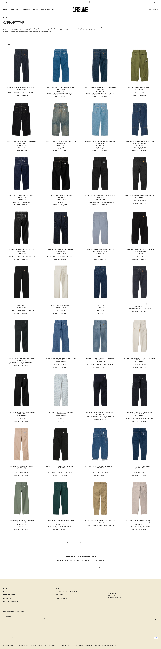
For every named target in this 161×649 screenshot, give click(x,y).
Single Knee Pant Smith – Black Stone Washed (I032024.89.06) (140, 413)
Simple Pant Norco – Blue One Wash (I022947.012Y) (21, 196)
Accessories (71, 36)
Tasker (50, 36)
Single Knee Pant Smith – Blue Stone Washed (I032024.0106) (100, 88)
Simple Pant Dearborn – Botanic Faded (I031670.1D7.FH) (60, 521)
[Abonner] (99, 567)
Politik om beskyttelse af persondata (43, 645)
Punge (29, 36)
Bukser (79, 36)
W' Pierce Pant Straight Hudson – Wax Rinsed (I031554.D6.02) (139, 358)
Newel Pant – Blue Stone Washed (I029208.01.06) (139, 467)
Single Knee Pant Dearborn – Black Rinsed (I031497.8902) (100, 196)
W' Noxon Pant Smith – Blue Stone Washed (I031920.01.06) (100, 304)
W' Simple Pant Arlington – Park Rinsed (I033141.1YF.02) (21, 521)
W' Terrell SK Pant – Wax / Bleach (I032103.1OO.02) (61, 413)
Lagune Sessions (61, 598)
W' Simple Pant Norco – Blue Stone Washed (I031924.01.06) (61, 358)
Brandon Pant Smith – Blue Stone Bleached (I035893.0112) (100, 142)
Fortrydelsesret (9, 595)
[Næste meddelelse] (154, 2)
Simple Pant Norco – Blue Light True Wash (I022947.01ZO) (100, 358)
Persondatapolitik (9, 605)
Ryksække (43, 36)
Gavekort (59, 588)
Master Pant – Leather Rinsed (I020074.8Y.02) (100, 520)
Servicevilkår (64, 645)
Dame (17, 36)
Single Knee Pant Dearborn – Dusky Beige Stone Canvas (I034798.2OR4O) (139, 521)
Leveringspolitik (77, 645)
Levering (6, 588)
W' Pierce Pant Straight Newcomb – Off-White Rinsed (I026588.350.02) (61, 304)
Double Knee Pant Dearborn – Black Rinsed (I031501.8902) (61, 467)
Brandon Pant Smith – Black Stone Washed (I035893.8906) (21, 142)
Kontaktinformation (92, 645)
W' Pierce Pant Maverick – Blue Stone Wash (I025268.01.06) (100, 467)
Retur (5, 591)
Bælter (62, 36)
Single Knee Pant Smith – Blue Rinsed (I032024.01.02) (60, 250)
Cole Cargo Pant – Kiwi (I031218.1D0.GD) (139, 87)
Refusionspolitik (22, 645)
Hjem (5, 18)
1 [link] (67, 542)
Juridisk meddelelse (109, 645)
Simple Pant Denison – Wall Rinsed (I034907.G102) (21, 467)
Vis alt (5, 36)
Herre (12, 36)
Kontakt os (7, 598)
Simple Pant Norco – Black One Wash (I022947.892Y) (21, 250)
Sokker (35, 36)
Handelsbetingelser (10, 601)
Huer (56, 36)
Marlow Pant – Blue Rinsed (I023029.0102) (21, 87)
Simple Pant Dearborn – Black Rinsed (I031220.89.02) (21, 304)
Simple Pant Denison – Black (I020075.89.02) (139, 195)
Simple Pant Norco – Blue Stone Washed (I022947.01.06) (61, 88)
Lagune (11, 645)
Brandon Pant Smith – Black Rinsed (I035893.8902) (61, 196)
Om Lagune (59, 595)
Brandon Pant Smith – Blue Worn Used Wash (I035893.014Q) (61, 142)
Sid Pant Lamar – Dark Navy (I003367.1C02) (100, 412)
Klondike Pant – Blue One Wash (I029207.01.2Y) (139, 304)
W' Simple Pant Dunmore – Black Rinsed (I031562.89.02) (21, 413)
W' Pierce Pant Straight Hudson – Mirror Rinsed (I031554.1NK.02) (100, 250)
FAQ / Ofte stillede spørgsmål (66, 591)
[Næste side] (93, 542)
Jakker (23, 36)
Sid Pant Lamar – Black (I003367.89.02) (21, 358)
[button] (5, 9)
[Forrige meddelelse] (6, 2)
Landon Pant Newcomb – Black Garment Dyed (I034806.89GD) (140, 250)
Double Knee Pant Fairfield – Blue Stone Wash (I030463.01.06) (140, 142)
